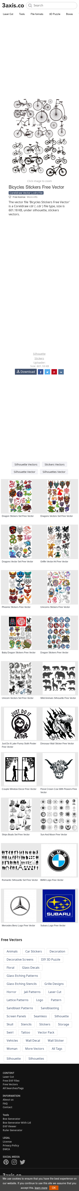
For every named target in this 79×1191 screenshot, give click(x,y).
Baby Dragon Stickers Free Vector (18, 652)
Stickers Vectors (54, 464)
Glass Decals (31, 968)
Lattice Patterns (17, 1000)
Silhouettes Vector (54, 472)
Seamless (40, 1016)
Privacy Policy (11, 1145)
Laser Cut (8, 14)
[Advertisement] (39, 58)
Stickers (39, 358)
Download (28, 372)
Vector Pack (46, 1032)
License (7, 1141)
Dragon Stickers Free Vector (54, 652)
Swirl (10, 1032)
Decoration (57, 951)
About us (8, 1099)
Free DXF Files (11, 1080)
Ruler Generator (12, 1130)
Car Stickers (33, 951)
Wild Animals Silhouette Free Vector (58, 698)
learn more (41, 1188)
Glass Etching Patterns (22, 976)
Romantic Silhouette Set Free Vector (20, 880)
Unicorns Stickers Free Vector (55, 607)
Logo (39, 1000)
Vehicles (12, 1040)
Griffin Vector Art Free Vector (54, 561)
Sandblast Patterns (20, 1008)
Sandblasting (50, 1008)
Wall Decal (33, 1040)
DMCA (6, 1149)
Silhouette (39, 353)
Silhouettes (36, 1059)
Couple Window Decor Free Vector (19, 789)
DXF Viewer (9, 1126)
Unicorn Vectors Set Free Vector (17, 698)
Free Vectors (10, 1084)
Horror (11, 992)
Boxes (69, 14)
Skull (10, 1024)
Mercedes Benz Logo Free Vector (18, 925)
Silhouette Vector (24, 472)
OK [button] (54, 1188)
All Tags (57, 1049)
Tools (22, 14)
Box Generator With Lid (17, 1122)
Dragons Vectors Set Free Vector (56, 516)
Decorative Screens (20, 959)
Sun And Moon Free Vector (53, 834)
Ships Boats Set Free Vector (16, 834)
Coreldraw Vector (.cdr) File (26, 193)
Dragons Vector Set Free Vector (17, 561)
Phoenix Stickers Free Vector (16, 607)
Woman (12, 1049)
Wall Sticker (56, 1040)
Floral (10, 968)
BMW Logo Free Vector (51, 880)
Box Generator (11, 1118)
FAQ (5, 1103)
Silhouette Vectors (26, 464)
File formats (37, 14)
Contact (7, 1107)
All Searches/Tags (13, 1088)
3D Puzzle (54, 14)
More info (32, 197)
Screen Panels (16, 1016)
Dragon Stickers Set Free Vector (18, 516)
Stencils (26, 1024)
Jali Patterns (32, 992)
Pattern (56, 1000)
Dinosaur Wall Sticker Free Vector (57, 743)
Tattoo (25, 1032)
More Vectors (34, 1049)
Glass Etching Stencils (22, 984)
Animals (12, 951)
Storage (63, 1024)
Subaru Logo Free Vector (52, 925)
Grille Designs (54, 984)
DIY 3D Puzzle (50, 959)
